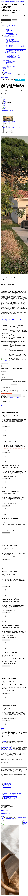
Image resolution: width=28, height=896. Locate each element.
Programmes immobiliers (11, 65)
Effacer (14, 384)
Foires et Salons (9, 63)
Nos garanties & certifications (12, 41)
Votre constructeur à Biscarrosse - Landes (15, 45)
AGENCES (5, 44)
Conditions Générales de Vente (7, 818)
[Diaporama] (4, 105)
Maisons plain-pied (7, 784)
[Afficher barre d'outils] (2, 97)
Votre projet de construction (12, 54)
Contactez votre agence (6, 813)
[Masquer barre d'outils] (4, 108)
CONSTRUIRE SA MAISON (10, 52)
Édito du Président (10, 39)
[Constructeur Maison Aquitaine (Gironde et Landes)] (12, 1)
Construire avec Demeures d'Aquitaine (14, 55)
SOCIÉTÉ (5, 38)
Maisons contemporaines (8, 782)
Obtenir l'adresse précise (14, 396)
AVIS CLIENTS (7, 67)
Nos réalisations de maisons (9, 798)
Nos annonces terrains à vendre (10, 796)
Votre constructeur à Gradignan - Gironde (15, 46)
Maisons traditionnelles (8, 783)
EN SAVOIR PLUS (6, 426)
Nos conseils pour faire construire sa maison (12, 793)
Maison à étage (9, 30)
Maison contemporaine (11, 28)
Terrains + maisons (7, 73)
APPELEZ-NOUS (4, 363)
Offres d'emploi (9, 42)
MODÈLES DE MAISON (9, 25)
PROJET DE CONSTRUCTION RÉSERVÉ (14, 448)
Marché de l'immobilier (11, 58)
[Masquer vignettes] (4, 101)
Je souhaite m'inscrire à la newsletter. (10, 388)
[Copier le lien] (1, 366)
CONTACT (14, 20)
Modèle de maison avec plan (7, 110)
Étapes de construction (11, 56)
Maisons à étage (6, 785)
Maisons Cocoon (7, 787)
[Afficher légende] (4, 99)
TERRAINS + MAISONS (9, 36)
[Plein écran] (4, 107)
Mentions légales (22, 817)
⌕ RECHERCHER (20, 79)
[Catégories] (4, 103)
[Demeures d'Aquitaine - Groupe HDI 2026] (2, 816)
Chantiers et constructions (11, 34)
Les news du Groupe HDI (11, 66)
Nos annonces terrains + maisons (10, 797)
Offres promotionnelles (11, 61)
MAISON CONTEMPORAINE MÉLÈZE (11, 121)
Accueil (5, 72)
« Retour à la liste (4, 77)
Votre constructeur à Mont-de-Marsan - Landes (16, 49)
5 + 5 (2, 387)
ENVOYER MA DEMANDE (6, 393)
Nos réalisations (9, 33)
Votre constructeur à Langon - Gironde (14, 47)
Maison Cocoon (9, 31)
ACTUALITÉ (6, 60)
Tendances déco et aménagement (13, 57)
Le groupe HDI (9, 40)
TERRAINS (6, 35)
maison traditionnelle (16, 739)
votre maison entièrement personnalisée (14, 749)
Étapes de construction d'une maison (11, 794)
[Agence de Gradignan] (5, 360)
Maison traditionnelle (10, 26)
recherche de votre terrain (6, 747)
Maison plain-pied (10, 29)
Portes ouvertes (9, 62)
